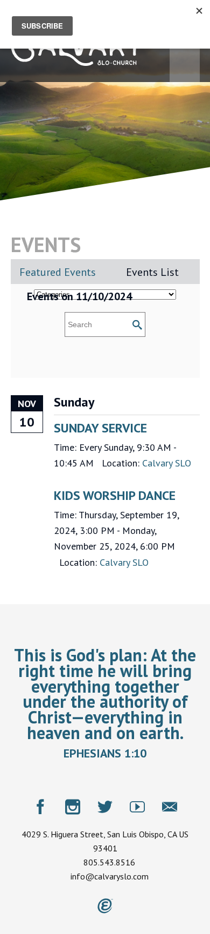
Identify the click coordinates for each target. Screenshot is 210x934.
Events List (152, 272)
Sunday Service (100, 427)
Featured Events (57, 272)
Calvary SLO (166, 463)
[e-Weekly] (169, 806)
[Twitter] (105, 806)
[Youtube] (137, 806)
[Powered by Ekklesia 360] (105, 905)
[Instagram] (72, 806)
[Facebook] (40, 806)
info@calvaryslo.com (110, 876)
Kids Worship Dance (115, 495)
